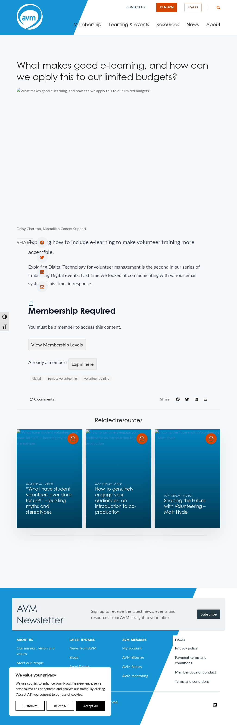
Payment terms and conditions (190, 660)
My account (132, 648)
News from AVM (83, 648)
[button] (72, 438)
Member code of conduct (195, 672)
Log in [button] (193, 7)
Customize (30, 706)
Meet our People (30, 662)
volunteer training (96, 378)
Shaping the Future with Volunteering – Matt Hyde (185, 506)
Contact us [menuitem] (136, 7)
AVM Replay (34, 484)
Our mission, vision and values (36, 650)
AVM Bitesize (133, 657)
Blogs (73, 657)
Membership (87, 24)
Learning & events (129, 24)
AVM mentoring (135, 675)
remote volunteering (62, 378)
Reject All (60, 706)
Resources (167, 24)
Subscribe (209, 614)
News (193, 24)
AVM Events (79, 666)
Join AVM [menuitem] (167, 7)
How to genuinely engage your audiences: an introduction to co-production (115, 500)
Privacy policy (186, 648)
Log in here (83, 364)
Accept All (90, 706)
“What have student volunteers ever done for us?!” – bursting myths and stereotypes (49, 500)
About (213, 24)
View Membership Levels (57, 344)
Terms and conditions (192, 681)
